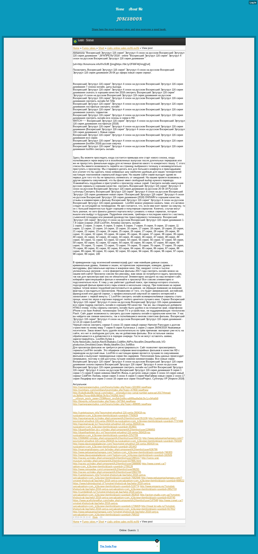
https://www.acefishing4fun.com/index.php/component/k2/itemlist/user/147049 (115, 500)
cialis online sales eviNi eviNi (123, 48)
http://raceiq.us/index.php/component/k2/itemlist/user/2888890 (107, 463)
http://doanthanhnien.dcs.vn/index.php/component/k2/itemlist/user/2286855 (114, 429)
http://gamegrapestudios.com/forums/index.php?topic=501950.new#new (112, 387)
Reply (95, 517)
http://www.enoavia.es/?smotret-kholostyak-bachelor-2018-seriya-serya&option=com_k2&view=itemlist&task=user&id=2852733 (125, 488)
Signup (90, 40)
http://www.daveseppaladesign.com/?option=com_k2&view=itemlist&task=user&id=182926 (122, 455)
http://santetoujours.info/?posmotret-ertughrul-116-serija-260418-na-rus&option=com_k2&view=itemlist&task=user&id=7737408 (128, 420)
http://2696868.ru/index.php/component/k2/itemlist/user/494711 (107, 438)
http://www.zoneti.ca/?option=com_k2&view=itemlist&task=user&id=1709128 (119, 465)
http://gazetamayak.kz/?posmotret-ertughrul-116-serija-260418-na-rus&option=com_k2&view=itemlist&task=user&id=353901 (109, 425)
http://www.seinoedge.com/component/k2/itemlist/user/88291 (106, 469)
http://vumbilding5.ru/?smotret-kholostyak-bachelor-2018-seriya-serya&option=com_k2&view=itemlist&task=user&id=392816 (107, 493)
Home (76, 48)
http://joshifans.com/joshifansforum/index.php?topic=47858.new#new (110, 390)
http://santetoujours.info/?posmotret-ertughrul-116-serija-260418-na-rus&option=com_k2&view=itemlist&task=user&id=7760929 (109, 414)
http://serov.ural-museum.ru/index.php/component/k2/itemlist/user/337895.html (116, 459)
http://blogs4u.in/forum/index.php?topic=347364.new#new (104, 401)
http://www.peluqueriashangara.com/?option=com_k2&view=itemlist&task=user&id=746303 (122, 452)
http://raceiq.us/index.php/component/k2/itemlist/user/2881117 (107, 458)
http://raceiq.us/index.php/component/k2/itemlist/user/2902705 (107, 472)
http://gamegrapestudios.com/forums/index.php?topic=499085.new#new (112, 404)
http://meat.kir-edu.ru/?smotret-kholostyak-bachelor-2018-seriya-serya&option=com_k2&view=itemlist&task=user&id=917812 (124, 507)
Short (101, 48)
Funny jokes (89, 48)
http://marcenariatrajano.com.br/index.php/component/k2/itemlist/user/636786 (115, 449)
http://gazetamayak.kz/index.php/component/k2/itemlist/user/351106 (110, 418)
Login (81, 40)
